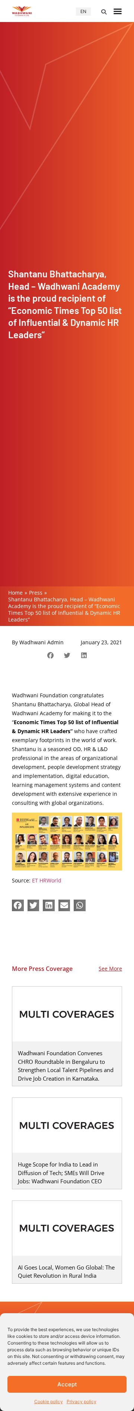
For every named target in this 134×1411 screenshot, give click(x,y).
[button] (104, 12)
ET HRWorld (46, 880)
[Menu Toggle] (117, 11)
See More (110, 968)
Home (15, 592)
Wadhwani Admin (41, 642)
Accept (67, 1384)
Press (35, 592)
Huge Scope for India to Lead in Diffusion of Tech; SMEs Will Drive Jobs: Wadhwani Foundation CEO (61, 1173)
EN (83, 11)
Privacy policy (81, 1401)
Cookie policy (48, 1401)
